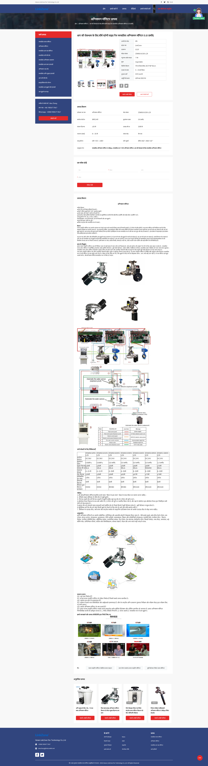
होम (76, 24)
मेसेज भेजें (90, 185)
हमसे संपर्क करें (107, 749)
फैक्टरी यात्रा (107, 741)
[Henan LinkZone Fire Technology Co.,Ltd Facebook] (161, 2)
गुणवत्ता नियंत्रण (107, 745)
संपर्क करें (53, 118)
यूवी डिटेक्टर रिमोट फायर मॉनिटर (156, 668)
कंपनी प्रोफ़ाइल (107, 737)
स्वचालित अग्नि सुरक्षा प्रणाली (46, 73)
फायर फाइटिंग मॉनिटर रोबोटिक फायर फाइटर (100, 668)
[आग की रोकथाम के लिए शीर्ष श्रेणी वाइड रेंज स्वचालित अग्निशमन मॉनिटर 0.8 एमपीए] (96, 59)
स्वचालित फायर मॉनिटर (45, 42)
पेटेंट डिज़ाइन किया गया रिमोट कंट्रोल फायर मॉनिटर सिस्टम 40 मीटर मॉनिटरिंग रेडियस (134, 710)
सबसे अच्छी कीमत (127, 94)
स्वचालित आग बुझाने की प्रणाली (47, 87)
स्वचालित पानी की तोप (44, 55)
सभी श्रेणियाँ (154, 749)
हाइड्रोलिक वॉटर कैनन (45, 82)
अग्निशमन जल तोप (44, 69)
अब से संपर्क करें (144, 94)
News (123, 737)
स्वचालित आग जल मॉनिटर (46, 51)
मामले (123, 741)
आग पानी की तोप (43, 78)
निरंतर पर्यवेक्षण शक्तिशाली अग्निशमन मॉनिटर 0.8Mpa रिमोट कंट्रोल (160, 710)
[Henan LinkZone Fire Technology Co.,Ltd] (42, 9)
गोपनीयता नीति (125, 749)
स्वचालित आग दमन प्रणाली (46, 64)
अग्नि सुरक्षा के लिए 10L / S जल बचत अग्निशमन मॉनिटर (84, 709)
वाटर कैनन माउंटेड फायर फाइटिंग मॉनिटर (129, 668)
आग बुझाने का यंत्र (44, 92)
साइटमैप (124, 745)
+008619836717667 (54, 112)
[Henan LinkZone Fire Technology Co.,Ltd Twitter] (164, 2)
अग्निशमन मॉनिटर (83, 24)
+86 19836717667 (51, 108)
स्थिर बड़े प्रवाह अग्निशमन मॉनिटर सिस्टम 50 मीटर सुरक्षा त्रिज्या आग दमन (110, 710)
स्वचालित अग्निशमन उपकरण (46, 60)
